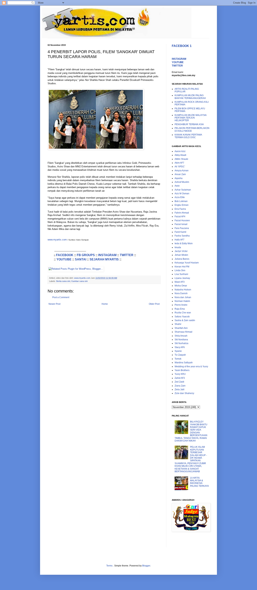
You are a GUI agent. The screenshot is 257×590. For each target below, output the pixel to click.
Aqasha (178, 178)
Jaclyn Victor (181, 251)
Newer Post (54, 304)
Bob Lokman (181, 201)
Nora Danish (181, 293)
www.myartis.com (57, 239)
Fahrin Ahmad (182, 212)
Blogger (146, 565)
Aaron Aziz (180, 151)
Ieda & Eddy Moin (184, 243)
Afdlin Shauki (181, 159)
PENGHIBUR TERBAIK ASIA (189, 124)
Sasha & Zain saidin (185, 320)
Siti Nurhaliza (181, 343)
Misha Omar (181, 285)
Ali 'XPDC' (180, 166)
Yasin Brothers (182, 370)
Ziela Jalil (179, 389)
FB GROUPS (86, 255)
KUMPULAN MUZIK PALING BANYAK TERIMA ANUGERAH (190, 96)
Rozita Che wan (183, 312)
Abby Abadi (180, 155)
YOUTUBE (63, 259)
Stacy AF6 (180, 347)
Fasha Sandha (182, 235)
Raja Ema (180, 309)
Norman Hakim (182, 301)
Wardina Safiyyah (184, 362)
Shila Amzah (181, 335)
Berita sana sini (63, 281)
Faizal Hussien (182, 220)
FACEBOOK (64, 255)
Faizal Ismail (181, 224)
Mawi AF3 (180, 282)
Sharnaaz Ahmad (183, 332)
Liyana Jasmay (182, 278)
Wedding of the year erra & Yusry (191, 366)
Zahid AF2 (180, 378)
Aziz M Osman (182, 193)
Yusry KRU (180, 374)
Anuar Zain (180, 174)
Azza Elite (180, 197)
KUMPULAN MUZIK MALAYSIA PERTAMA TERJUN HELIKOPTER (190, 118)
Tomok (178, 358)
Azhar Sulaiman (183, 189)
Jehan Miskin (181, 255)
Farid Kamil (180, 232)
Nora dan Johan (183, 297)
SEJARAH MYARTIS (104, 259)
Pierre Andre (181, 305)
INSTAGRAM (107, 255)
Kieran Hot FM (182, 266)
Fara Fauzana (182, 228)
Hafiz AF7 (179, 239)
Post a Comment (60, 297)
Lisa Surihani (181, 274)
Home (105, 304)
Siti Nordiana (181, 339)
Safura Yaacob (182, 316)
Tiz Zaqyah (180, 355)
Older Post (154, 304)
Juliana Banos (182, 259)
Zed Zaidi (179, 381)
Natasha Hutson (183, 289)
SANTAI (80, 259)
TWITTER (126, 255)
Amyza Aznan (182, 170)
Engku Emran (182, 205)
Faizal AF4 (180, 216)
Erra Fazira (180, 209)
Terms (109, 565)
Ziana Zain (180, 385)
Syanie (178, 351)
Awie (177, 185)
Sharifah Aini (181, 328)
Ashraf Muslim (182, 182)
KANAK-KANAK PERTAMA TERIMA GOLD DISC (188, 136)
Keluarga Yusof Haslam (187, 262)
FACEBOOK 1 (182, 45)
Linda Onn (180, 270)
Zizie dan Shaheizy (184, 393)
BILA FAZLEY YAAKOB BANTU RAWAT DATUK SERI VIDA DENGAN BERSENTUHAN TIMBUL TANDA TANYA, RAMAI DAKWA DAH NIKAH (191, 431)
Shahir (178, 324)
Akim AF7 (179, 162)
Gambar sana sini (79, 281)
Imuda (178, 247)
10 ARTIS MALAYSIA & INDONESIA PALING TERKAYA (199, 482)
